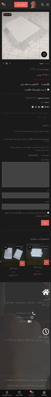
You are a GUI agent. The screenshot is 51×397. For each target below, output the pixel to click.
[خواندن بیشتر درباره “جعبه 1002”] (22, 263)
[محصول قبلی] (9, 63)
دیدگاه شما (44, 159)
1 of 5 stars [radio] (37, 155)
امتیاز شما (45, 155)
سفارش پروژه (21, 4)
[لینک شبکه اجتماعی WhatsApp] (36, 107)
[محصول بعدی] (3, 63)
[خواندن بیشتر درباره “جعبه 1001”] (46, 262)
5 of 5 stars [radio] (29, 155)
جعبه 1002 (13, 268)
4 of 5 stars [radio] (31, 155)
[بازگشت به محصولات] (6, 63)
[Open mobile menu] (47, 4)
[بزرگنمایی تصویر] (44, 54)
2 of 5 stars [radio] (35, 155)
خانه (47, 63)
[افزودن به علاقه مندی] (29, 247)
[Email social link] (42, 107)
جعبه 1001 (37, 267)
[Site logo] (33, 4)
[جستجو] (42, 4)
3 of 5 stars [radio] (33, 155)
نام (47, 190)
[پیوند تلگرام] (32, 107)
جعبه (41, 63)
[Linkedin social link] (39, 107)
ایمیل (46, 201)
